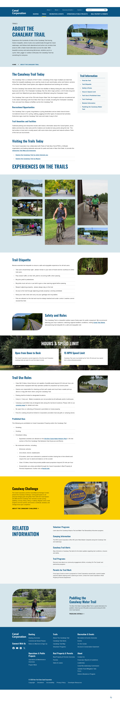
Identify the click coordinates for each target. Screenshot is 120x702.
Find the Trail (86, 80)
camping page (20, 405)
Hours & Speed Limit (89, 92)
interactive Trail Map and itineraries (24, 151)
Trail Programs (59, 558)
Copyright (32, 682)
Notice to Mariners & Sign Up (38, 644)
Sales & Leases (58, 663)
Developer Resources (75, 682)
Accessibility (50, 682)
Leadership (81, 663)
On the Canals (82, 644)
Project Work (33, 665)
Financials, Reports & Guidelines (88, 660)
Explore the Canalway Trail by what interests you (32, 155)
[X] (24, 648)
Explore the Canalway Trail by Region (28, 159)
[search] (105, 10)
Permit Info (45, 469)
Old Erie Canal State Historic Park (55, 439)
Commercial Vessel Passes (37, 641)
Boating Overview (34, 638)
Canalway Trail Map (59, 644)
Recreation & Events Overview (87, 638)
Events (80, 641)
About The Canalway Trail (61, 638)
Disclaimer (40, 682)
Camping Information (62, 536)
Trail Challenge (87, 99)
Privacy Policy (61, 682)
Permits (55, 660)
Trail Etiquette (86, 84)
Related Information (88, 103)
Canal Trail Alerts (99, 323)
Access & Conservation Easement (88, 647)
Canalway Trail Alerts (61, 547)
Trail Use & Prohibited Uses (91, 96)
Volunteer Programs (61, 526)
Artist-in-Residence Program (86, 674)
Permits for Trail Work (62, 569)
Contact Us (81, 657)
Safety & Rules (87, 88)
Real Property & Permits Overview (64, 657)
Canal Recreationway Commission (88, 666)
